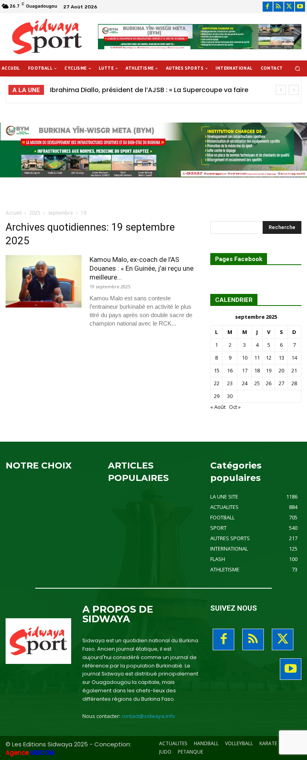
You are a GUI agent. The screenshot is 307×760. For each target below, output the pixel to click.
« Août (217, 406)
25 (257, 383)
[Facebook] (267, 6)
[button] (297, 68)
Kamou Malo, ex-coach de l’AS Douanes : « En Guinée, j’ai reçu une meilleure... (141, 268)
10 (244, 357)
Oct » (235, 406)
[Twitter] (289, 6)
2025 (34, 212)
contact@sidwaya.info (148, 716)
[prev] (281, 90)
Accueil (14, 212)
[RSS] (278, 6)
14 (294, 357)
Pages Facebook (238, 259)
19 (268, 370)
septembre (60, 212)
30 (230, 396)
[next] (294, 90)
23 (230, 383)
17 (244, 370)
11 (257, 357)
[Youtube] (300, 6)
